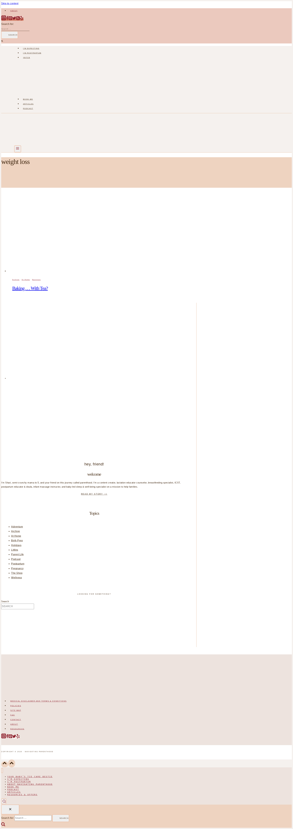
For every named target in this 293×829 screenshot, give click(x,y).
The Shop (16, 573)
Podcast (28, 108)
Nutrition (36, 279)
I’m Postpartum (32, 53)
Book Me (28, 99)
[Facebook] (7, 19)
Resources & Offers (22, 794)
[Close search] (10, 809)
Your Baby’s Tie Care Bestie (30, 776)
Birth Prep (17, 540)
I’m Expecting (31, 48)
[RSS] (18, 19)
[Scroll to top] (4, 764)
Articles (28, 104)
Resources (17, 729)
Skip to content (9, 3)
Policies (15, 706)
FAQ (12, 715)
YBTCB (26, 57)
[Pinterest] (10, 19)
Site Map (15, 710)
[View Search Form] (3, 801)
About (14, 11)
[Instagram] (3, 19)
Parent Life (17, 554)
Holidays (16, 545)
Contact (15, 719)
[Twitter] (14, 19)
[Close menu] (2, 770)
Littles (14, 550)
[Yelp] (22, 19)
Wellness (16, 577)
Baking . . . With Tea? (30, 288)
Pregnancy (17, 568)
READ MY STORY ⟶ (94, 494)
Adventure (17, 526)
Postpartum (17, 563)
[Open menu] (17, 148)
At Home (26, 279)
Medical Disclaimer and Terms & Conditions (38, 701)
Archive (16, 279)
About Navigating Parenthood (30, 784)
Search (5, 601)
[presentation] (102, 234)
